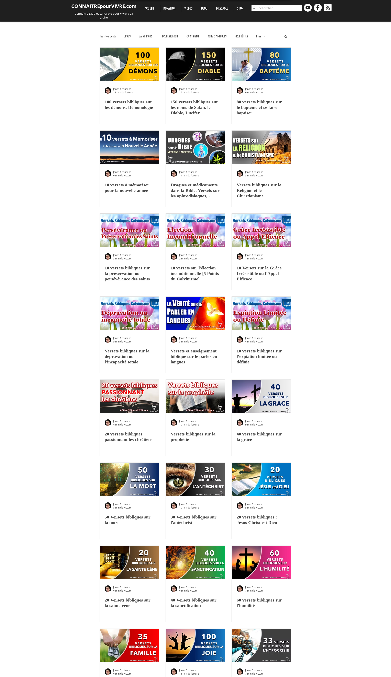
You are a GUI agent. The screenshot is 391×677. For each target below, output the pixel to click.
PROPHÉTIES (241, 36)
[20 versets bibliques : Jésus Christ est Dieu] (261, 479)
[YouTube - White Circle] (308, 8)
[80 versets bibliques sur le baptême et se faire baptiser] (261, 64)
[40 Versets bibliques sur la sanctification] (195, 562)
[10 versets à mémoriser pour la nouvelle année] (129, 147)
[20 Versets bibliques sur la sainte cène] (129, 562)
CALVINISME (193, 36)
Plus (258, 36)
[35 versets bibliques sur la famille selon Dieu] (129, 645)
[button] (286, 37)
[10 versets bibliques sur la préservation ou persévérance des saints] (129, 230)
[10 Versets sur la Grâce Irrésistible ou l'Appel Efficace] (261, 230)
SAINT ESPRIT (146, 36)
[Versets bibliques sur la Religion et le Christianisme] (261, 147)
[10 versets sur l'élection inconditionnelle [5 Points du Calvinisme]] (195, 230)
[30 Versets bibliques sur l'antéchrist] (195, 479)
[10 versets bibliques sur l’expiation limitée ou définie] (261, 313)
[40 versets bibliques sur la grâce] (261, 396)
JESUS (127, 36)
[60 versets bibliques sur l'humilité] (261, 562)
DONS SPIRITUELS (217, 36)
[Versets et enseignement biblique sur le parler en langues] (195, 313)
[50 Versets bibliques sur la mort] (129, 479)
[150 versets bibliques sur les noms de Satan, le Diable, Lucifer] (195, 64)
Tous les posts (108, 36)
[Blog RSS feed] (328, 8)
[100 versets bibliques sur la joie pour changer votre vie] (195, 645)
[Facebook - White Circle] (318, 8)
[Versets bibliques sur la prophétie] (195, 396)
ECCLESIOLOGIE (170, 36)
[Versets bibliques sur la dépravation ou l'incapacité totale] (129, 313)
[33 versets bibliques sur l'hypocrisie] (261, 645)
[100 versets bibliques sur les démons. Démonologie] (129, 64)
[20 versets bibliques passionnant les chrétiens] (129, 396)
